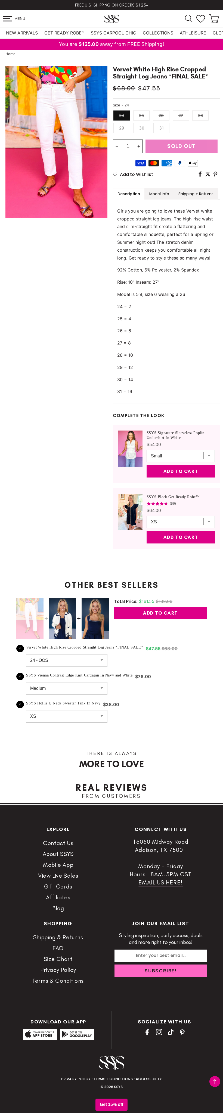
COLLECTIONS (158, 33)
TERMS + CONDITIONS (113, 1079)
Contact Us (58, 843)
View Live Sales (58, 875)
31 (161, 128)
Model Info (159, 194)
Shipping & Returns (58, 937)
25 (141, 115)
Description (128, 194)
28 (200, 115)
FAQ (58, 948)
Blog (58, 908)
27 (180, 115)
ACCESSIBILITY (149, 1079)
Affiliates (58, 897)
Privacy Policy (58, 969)
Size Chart (58, 959)
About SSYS (58, 853)
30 (141, 128)
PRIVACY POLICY (76, 1079)
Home (10, 54)
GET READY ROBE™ (64, 33)
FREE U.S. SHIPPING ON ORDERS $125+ (111, 5)
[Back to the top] (214, 1081)
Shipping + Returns (195, 194)
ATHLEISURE (193, 33)
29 (121, 128)
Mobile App (58, 864)
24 (121, 115)
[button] (7, 18)
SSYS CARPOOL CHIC (113, 33)
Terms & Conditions (58, 980)
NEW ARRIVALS (22, 33)
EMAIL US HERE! (160, 882)
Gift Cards (58, 886)
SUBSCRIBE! (161, 970)
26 (161, 115)
